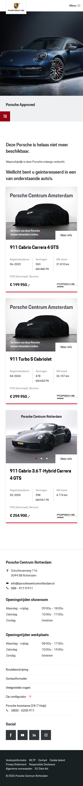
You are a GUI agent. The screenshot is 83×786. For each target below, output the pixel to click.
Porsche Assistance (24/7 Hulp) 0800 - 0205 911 (26, 708)
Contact (42, 760)
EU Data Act (41, 769)
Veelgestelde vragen (18, 687)
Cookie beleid (57, 760)
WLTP (32, 760)
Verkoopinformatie (16, 760)
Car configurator (16, 696)
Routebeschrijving (17, 669)
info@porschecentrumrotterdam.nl (32, 583)
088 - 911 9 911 (22, 588)
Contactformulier (16, 678)
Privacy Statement (16, 764)
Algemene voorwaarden (19, 769)
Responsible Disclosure (42, 764)
